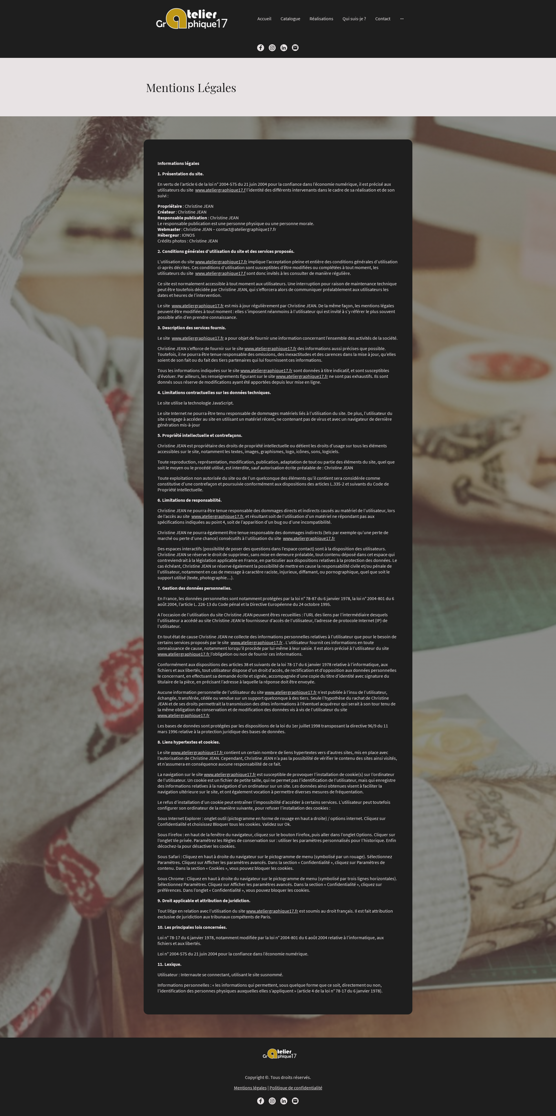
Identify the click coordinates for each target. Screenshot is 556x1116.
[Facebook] (260, 47)
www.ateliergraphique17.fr (221, 261)
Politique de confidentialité (296, 1088)
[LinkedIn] (283, 47)
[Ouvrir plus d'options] (402, 18)
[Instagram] (272, 47)
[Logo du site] (188, 18)
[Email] (295, 47)
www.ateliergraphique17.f (220, 190)
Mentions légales (250, 1088)
